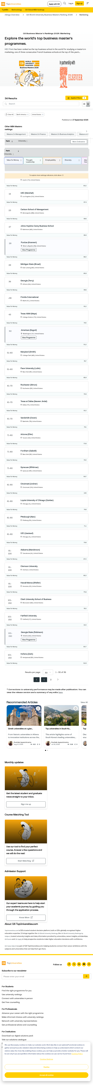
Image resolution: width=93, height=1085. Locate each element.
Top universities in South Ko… (58, 728)
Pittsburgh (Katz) (28, 517)
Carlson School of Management (34, 209)
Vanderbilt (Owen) (29, 418)
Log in (71, 3)
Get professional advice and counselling (19, 1025)
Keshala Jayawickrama (22, 742)
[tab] (84, 104)
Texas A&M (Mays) (29, 313)
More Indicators (79, 142)
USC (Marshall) (27, 193)
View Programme (28, 250)
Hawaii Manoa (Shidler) (30, 583)
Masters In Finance (38, 134)
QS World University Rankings (48, 933)
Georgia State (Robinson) (32, 632)
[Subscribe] (86, 976)
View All (84, 702)
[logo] (11, 3)
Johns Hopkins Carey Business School (37, 226)
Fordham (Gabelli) (28, 451)
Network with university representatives (19, 1021)
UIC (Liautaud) (27, 533)
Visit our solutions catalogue (14, 1039)
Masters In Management (16, 134)
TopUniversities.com (11, 930)
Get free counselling (11, 1002)
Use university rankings (12, 994)
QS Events (8, 939)
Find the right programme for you (16, 990)
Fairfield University (29, 616)
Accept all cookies (47, 1075)
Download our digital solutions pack (17, 1036)
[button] (45, 750)
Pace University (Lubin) (30, 368)
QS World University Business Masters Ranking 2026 (49, 15)
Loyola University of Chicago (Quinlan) (37, 500)
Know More (24, 917)
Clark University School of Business (36, 599)
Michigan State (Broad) (31, 264)
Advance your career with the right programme (22, 1013)
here (61, 692)
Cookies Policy (77, 1054)
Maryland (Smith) (28, 352)
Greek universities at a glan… (20, 728)
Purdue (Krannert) (29, 242)
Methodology (17, 10)
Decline (46, 1067)
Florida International (30, 297)
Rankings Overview (11, 15)
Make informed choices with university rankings (23, 1017)
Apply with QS (54, 4)
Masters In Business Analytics (62, 134)
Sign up (79, 3)
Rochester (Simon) (29, 385)
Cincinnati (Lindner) (29, 484)
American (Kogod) (29, 330)
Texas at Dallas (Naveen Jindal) (34, 401)
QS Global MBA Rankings (34, 10)
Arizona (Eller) (27, 434)
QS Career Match (10, 946)
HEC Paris (9, 49)
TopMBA (5, 10)
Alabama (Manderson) (30, 550)
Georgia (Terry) (27, 280)
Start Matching (24, 861)
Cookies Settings (46, 1059)
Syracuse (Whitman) (29, 467)
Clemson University (29, 566)
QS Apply (18, 939)
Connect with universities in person (17, 998)
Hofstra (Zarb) (27, 654)
